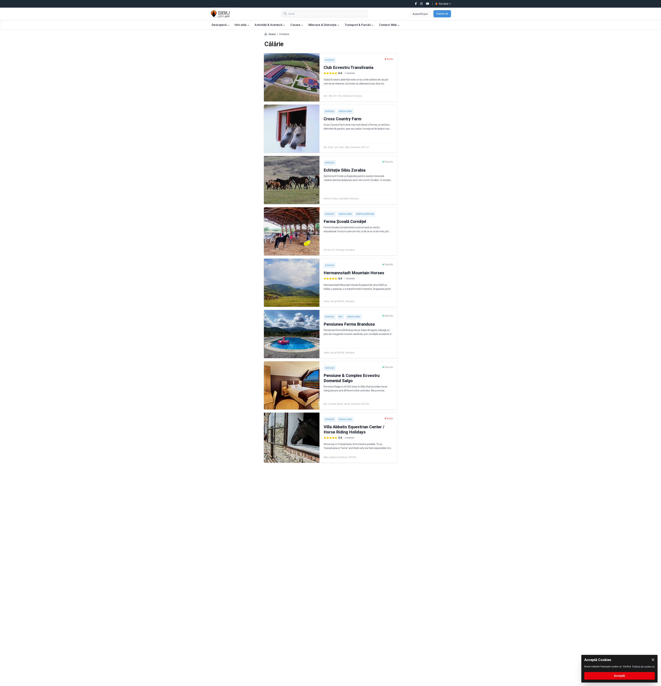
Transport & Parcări (358, 25)
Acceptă (619, 675)
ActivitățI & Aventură (269, 25)
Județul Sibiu (345, 111)
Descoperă (219, 25)
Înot (340, 317)
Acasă (272, 34)
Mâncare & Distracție (322, 25)
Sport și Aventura (365, 214)
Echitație (329, 60)
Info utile (241, 25)
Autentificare (420, 14)
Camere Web (388, 25)
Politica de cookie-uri (643, 666)
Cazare (295, 25)
